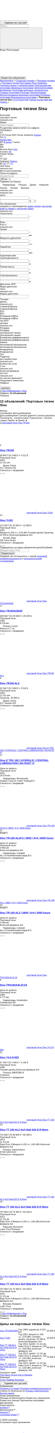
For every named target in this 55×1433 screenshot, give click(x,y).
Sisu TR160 (7, 450)
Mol (50, 100)
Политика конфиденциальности (35, 1388)
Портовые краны (8, 85)
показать (5, 388)
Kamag (40, 100)
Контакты (19, 1380)
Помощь (10, 1380)
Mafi (46, 100)
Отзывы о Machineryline (37, 1391)
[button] (27, 63)
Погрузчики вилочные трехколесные (30, 90)
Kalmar (32, 100)
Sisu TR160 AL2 (9, 683)
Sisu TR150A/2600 (11, 610)
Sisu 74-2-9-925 (9, 1057)
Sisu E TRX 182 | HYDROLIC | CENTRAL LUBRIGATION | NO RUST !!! (24, 762)
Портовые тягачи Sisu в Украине (16, 1375)
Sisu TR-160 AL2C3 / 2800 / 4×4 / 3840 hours (27, 838)
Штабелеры (6, 90)
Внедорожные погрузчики (24, 97)
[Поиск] (21, 38)
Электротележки (38, 93)
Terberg (3, 102)
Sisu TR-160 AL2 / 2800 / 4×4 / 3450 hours (25, 912)
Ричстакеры (25, 83)
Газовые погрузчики (10, 93)
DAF (26, 100)
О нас (3, 1380)
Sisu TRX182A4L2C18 (13, 985)
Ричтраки (24, 93)
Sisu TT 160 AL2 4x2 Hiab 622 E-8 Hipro (24, 1129)
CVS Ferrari (18, 100)
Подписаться (7, 553)
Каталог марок (7, 1393)
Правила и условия (9, 1388)
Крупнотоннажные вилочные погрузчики (20, 95)
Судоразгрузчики (25, 85)
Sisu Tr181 (6, 520)
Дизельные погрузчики (22, 88)
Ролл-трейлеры (39, 83)
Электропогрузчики (43, 88)
